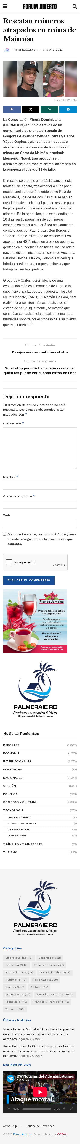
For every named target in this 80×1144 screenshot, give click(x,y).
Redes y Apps (16, 835)
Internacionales (17, 761)
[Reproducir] (9, 1108)
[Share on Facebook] (12, 109)
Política (10, 794)
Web (6, 515)
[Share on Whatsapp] (49, 109)
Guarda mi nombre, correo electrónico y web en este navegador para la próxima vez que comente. (41, 539)
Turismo (10, 852)
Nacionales (13, 777)
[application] (40, 1092)
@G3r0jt (62, 1134)
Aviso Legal (11, 1126)
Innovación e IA (18, 829)
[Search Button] (75, 6)
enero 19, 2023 (53, 49)
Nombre (10, 477)
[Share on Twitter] (31, 109)
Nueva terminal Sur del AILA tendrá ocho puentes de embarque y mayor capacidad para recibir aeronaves (39, 1034)
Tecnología (13, 810)
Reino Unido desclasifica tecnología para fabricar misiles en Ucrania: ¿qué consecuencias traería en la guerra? (38, 1051)
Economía (11, 753)
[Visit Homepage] (40, 6)
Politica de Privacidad (40, 1126)
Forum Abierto (22, 1134)
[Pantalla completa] (71, 1108)
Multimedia (12, 769)
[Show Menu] (5, 6)
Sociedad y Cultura (19, 802)
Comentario (13, 423)
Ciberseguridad (19, 817)
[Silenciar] (64, 1108)
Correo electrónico (19, 496)
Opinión (9, 786)
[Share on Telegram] (68, 109)
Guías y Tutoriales (21, 823)
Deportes (11, 745)
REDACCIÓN (26, 49)
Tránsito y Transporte (23, 844)
